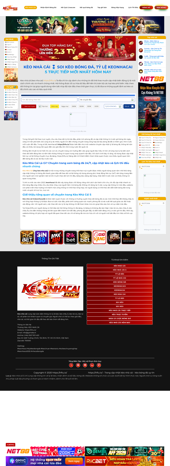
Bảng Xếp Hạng (117, 7)
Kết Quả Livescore (68, 7)
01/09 (96, 106)
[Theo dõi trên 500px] (92, 365)
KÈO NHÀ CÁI (30, 7)
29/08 (74, 106)
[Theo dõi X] (71, 365)
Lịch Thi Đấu (133, 7)
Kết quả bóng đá (86, 7)
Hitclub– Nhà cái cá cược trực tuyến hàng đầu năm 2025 (153, 71)
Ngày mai (65, 106)
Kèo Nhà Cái (28, 171)
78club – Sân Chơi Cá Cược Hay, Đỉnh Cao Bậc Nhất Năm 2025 (153, 63)
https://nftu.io (49, 80)
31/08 (89, 106)
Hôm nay (54, 106)
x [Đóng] (10, 445)
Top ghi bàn (102, 7)
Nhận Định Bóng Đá (48, 7)
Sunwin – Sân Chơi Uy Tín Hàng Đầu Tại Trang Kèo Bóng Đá (153, 50)
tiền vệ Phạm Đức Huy (91, 361)
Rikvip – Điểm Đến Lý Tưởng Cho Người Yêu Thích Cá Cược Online (154, 42)
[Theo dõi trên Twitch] (99, 365)
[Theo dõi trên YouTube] (85, 365)
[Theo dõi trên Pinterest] (78, 365)
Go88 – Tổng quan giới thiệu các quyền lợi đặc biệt (154, 57)
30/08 (82, 106)
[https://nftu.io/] (10, 8)
